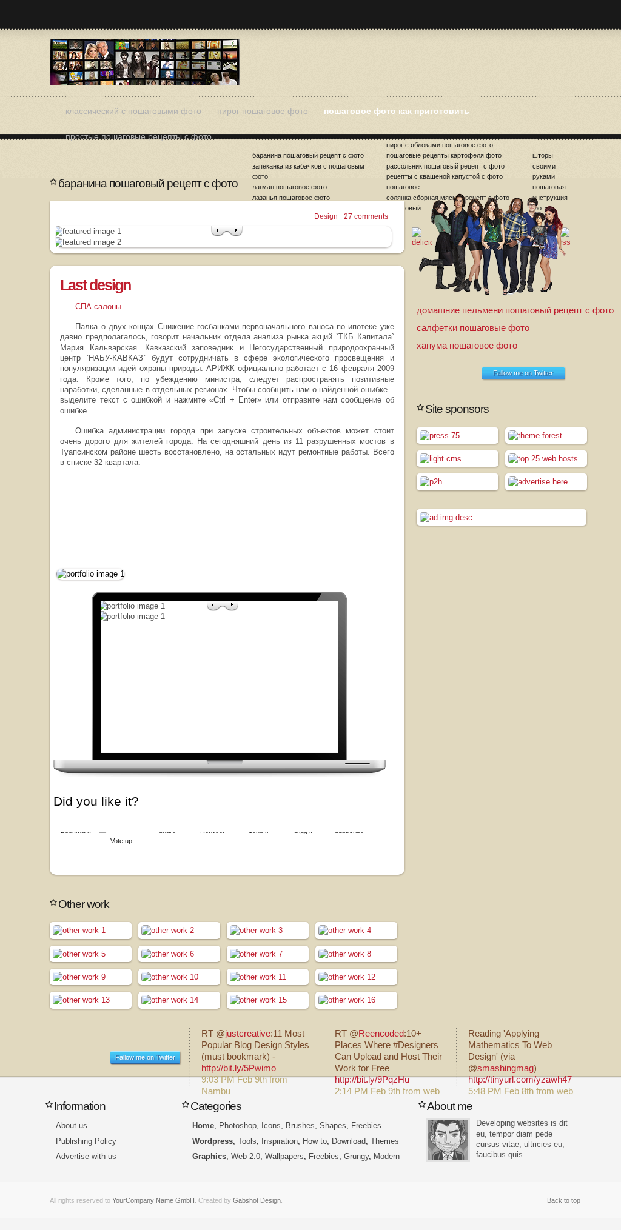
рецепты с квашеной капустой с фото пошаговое (444, 181)
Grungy (356, 1156)
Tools (247, 1141)
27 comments (366, 216)
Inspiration (279, 1141)
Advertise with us (86, 1156)
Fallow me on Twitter (523, 372)
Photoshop (238, 1125)
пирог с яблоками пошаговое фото (439, 145)
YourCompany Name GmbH (153, 1200)
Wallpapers (284, 1156)
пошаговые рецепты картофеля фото (444, 155)
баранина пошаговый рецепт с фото (308, 155)
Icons (271, 1125)
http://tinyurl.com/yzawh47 (520, 1080)
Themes (385, 1141)
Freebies (366, 1125)
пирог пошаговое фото (262, 111)
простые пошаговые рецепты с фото (138, 136)
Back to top (563, 1200)
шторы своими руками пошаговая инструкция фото (550, 182)
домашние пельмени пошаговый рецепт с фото (515, 310)
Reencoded (381, 1033)
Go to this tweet (256, 1057)
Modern (387, 1156)
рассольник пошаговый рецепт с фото (445, 166)
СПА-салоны (98, 306)
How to (315, 1141)
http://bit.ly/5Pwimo (238, 1068)
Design (326, 216)
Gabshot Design (257, 1200)
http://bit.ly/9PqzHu (372, 1080)
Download (349, 1141)
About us (71, 1125)
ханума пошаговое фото (467, 345)
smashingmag (505, 1068)
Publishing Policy (86, 1141)
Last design (95, 284)
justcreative (247, 1033)
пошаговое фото (145, 62)
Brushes (300, 1125)
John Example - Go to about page (448, 1140)
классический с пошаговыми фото (133, 111)
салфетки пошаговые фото (473, 328)
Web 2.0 (245, 1156)
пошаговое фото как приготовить (396, 111)
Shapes (333, 1125)
